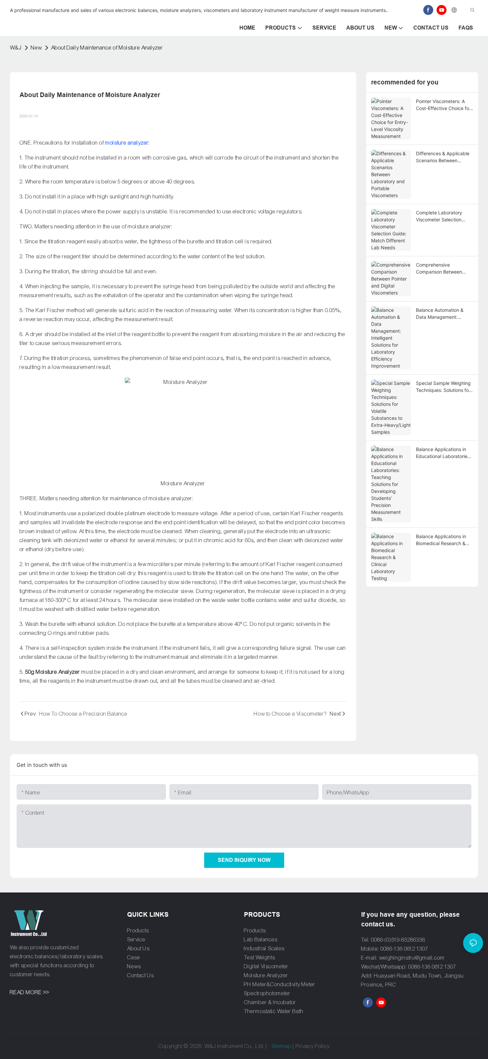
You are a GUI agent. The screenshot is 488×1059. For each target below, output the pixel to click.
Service (136, 939)
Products (138, 930)
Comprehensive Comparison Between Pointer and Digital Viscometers (439, 268)
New (36, 47)
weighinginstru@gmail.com (412, 957)
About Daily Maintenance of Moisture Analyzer (107, 47)
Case (133, 957)
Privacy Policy (313, 1046)
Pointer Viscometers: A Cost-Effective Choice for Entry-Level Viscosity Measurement (443, 105)
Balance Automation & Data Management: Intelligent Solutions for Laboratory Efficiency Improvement (440, 313)
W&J (16, 47)
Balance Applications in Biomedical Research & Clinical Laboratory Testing (441, 540)
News (134, 966)
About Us (138, 948)
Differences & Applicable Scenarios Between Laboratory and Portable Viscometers (442, 157)
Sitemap (281, 1046)
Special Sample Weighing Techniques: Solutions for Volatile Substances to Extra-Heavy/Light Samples (443, 387)
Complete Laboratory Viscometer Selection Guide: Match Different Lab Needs (440, 216)
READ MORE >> (29, 992)
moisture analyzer (127, 142)
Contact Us (140, 975)
